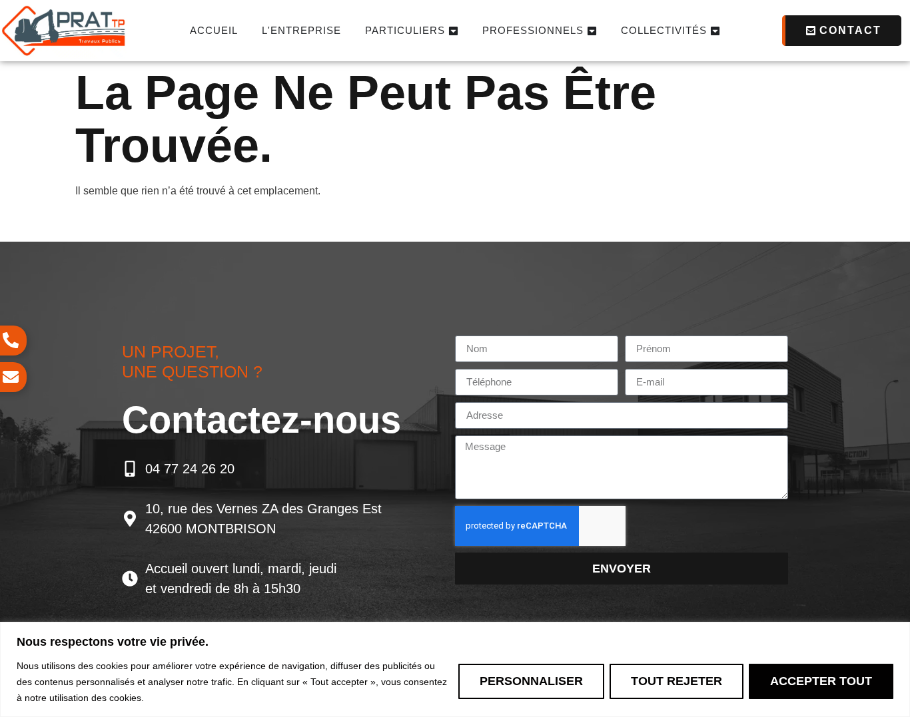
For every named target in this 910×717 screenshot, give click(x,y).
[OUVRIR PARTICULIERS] (453, 31)
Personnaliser (531, 681)
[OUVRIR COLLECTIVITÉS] (715, 31)
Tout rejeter (676, 681)
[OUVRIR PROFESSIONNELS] (592, 31)
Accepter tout (821, 681)
